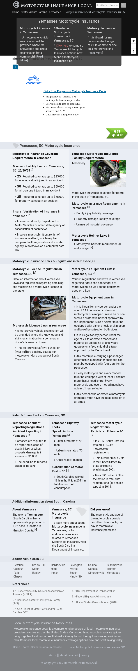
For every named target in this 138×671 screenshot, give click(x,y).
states (52, 655)
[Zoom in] (133, 40)
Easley (36, 572)
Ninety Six (76, 576)
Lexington (76, 565)
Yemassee (113, 572)
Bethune (18, 565)
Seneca (93, 568)
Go (123, 5)
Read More (95, 52)
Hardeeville (58, 565)
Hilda (54, 568)
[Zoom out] (133, 46)
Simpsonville (96, 572)
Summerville (115, 565)
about (63, 655)
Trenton (111, 568)
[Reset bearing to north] (133, 51)
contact (73, 655)
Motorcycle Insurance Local (56, 5)
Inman (54, 572)
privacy (84, 655)
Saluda (92, 565)
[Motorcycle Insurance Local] (16, 5)
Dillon (35, 568)
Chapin (17, 576)
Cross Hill (38, 565)
